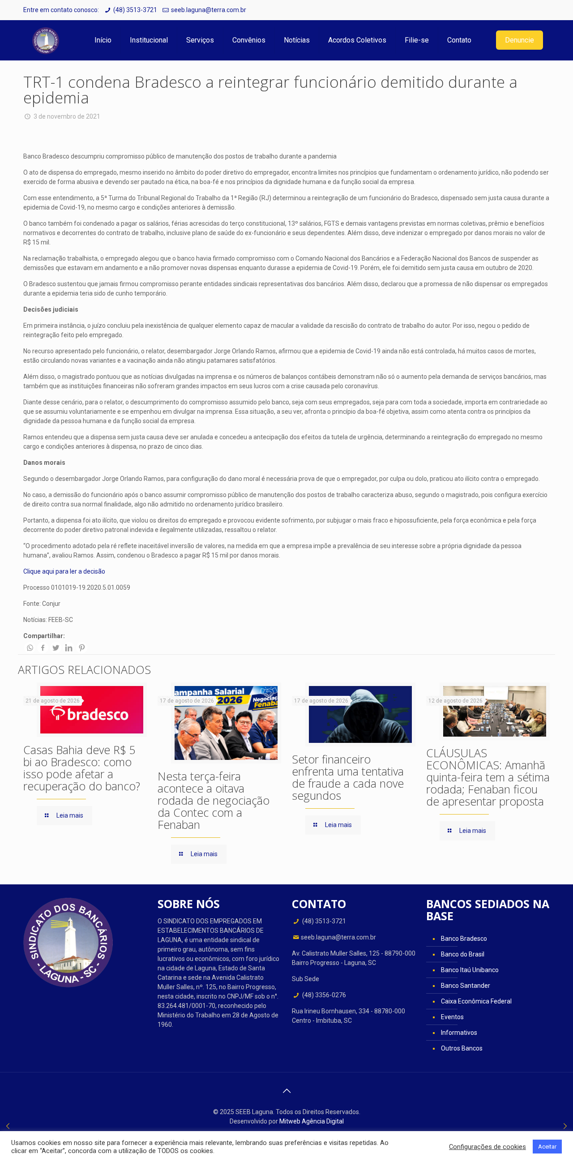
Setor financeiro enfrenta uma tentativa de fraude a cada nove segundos (348, 777)
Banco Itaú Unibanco (470, 969)
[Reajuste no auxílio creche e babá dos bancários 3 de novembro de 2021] (8, 1126)
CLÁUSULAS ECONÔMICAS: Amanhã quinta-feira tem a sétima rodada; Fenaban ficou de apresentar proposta (488, 777)
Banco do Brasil (462, 954)
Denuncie (519, 40)
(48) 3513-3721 (135, 9)
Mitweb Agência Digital (311, 1121)
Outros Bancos (462, 1048)
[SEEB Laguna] (45, 40)
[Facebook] (42, 647)
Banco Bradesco (464, 938)
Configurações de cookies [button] (487, 1147)
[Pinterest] (81, 647)
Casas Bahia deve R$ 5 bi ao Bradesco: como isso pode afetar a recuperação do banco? (81, 767)
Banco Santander (465, 985)
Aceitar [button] (547, 1146)
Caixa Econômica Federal (476, 1001)
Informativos (459, 1032)
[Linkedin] (68, 647)
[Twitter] (55, 647)
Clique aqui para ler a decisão (64, 571)
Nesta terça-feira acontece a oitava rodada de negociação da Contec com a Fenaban (213, 800)
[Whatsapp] (29, 647)
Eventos (452, 1017)
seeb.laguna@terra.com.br (208, 9)
